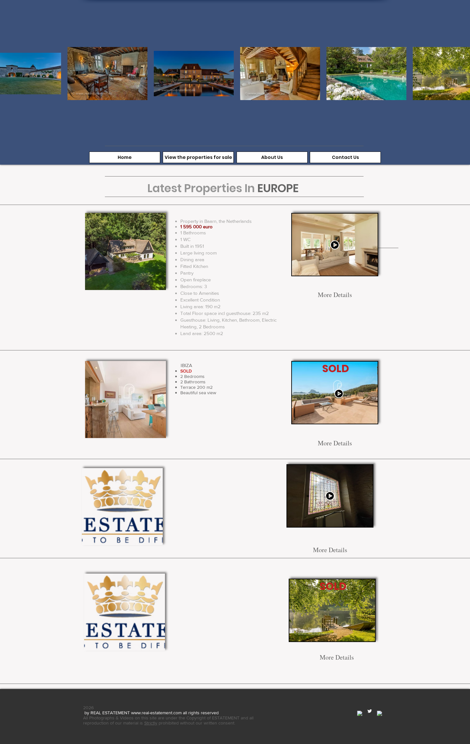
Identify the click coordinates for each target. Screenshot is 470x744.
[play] (156, 280)
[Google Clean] (379, 713)
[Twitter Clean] (369, 711)
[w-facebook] (359, 713)
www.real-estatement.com (156, 712)
